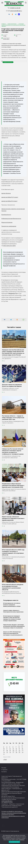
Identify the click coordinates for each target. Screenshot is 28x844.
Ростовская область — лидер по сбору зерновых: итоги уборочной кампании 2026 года (13, 417)
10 (4, 748)
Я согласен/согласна (14, 841)
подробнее (8, 836)
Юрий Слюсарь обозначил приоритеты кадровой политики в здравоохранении (13, 518)
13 (13, 748)
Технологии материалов (8, 226)
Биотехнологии (6, 214)
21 (16, 750)
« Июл (5, 759)
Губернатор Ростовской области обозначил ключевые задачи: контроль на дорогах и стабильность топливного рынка (12, 451)
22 (19, 750)
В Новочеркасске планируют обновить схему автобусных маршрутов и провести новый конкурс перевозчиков (12, 618)
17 (3, 750)
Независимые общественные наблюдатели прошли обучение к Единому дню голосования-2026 (13, 485)
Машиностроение (6, 222)
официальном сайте (9, 245)
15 (19, 748)
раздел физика (6, 193)
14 (16, 748)
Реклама (3, 767)
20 (13, 750)
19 (10, 750)
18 (7, 750)
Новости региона (8, 62)
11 (6, 748)
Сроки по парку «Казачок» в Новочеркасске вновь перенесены (13, 611)
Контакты (4, 771)
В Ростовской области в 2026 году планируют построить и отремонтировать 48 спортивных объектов (13, 552)
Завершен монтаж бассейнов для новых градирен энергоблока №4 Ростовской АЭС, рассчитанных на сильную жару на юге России (13, 352)
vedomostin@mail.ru (16, 10)
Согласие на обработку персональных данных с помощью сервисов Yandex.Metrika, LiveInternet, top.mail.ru (13, 813)
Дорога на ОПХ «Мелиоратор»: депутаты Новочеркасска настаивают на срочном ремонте (12, 633)
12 (10, 748)
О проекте (4, 769)
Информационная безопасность (11, 218)
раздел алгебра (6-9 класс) (9, 201)
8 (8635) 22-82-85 (15, 8)
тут (11, 234)
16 (22, 748)
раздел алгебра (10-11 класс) (9, 197)
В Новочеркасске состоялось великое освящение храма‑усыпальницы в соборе (11, 605)
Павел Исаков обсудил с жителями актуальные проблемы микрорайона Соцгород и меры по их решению (14, 626)
